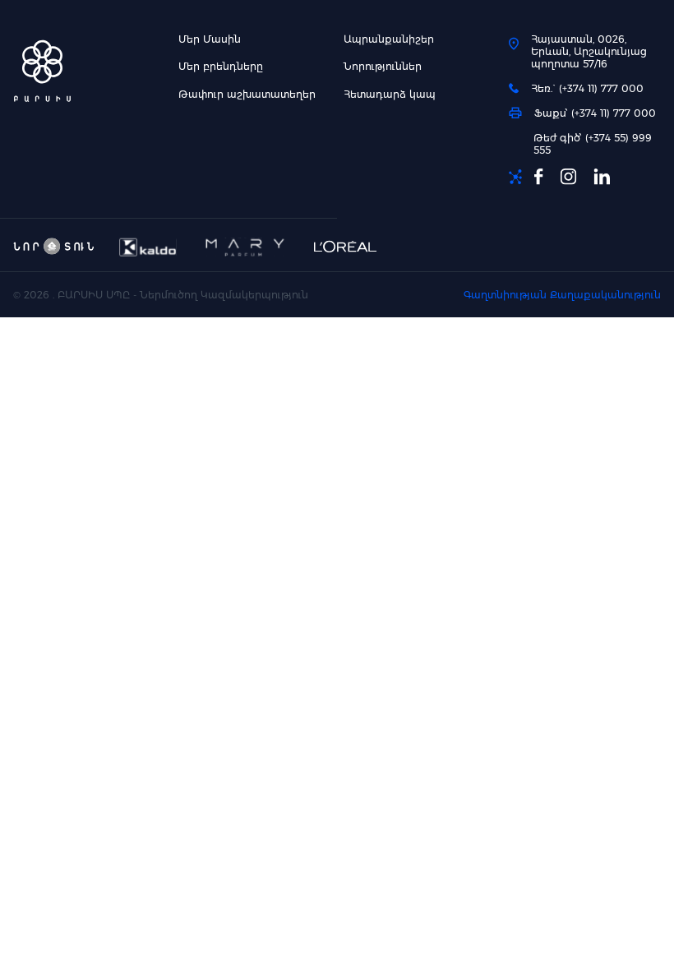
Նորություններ (383, 66)
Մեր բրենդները (220, 66)
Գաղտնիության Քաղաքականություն (562, 295)
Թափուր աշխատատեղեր (247, 94)
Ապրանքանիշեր (389, 39)
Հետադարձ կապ (390, 94)
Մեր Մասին (209, 39)
